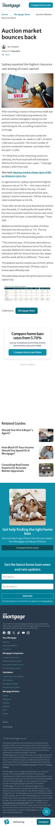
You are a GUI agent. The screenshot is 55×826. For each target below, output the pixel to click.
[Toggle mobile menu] (46, 811)
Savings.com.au (38, 817)
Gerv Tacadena (13, 47)
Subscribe (27, 596)
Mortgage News (22, 14)
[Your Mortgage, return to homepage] (11, 5)
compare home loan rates (27, 352)
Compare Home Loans (41, 5)
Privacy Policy (47, 601)
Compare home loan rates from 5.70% (27, 336)
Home (5, 14)
